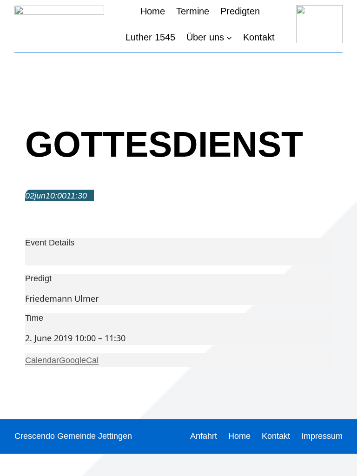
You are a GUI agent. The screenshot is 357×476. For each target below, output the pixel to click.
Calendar (42, 360)
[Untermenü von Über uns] (229, 37)
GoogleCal (79, 360)
